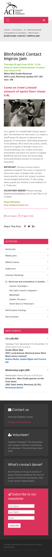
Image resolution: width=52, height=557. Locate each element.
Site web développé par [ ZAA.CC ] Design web (21, 550)
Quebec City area (17, 299)
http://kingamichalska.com (16, 204)
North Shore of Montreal (21, 303)
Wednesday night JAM (17, 370)
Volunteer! (20, 434)
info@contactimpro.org (19, 422)
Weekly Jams (11, 255)
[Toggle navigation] (8, 20)
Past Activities (12, 316)
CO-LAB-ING (12, 338)
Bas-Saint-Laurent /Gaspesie (23, 290)
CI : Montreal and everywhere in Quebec (25, 281)
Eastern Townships (18, 286)
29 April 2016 (27, 216)
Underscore (10, 268)
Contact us (20, 409)
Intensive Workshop (14, 275)
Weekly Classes (12, 262)
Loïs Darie (11, 216)
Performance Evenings (15, 310)
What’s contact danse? (25, 464)
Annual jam (10, 249)
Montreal (14, 294)
